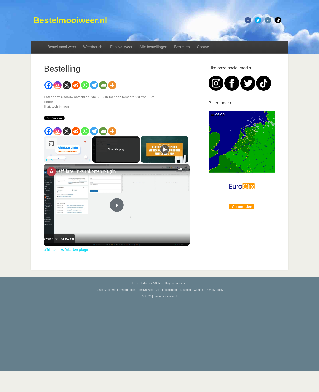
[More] (112, 85)
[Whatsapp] (85, 85)
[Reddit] (76, 85)
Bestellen (182, 47)
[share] (180, 169)
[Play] (47, 160)
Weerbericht (93, 47)
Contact (203, 47)
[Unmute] (52, 160)
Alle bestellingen (153, 47)
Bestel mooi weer (61, 47)
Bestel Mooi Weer (107, 289)
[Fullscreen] (88, 160)
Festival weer (121, 47)
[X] (67, 85)
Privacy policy (214, 289)
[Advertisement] (159, 333)
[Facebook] (48, 85)
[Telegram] (94, 85)
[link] (51, 171)
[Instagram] (57, 85)
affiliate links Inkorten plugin (87, 171)
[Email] (103, 85)
